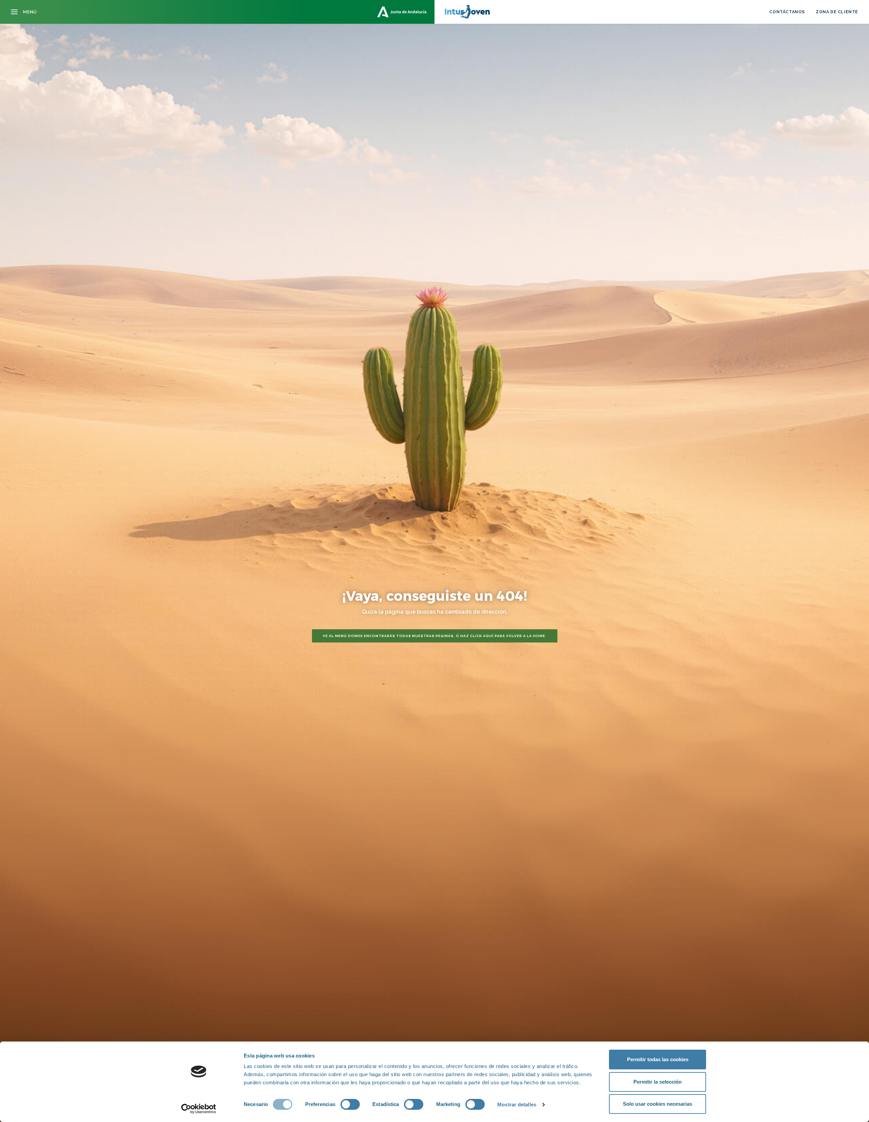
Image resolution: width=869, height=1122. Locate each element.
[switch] (350, 1104)
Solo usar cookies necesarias (657, 1104)
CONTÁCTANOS (787, 12)
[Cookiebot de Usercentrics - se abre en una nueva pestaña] (198, 1109)
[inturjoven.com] (434, 12)
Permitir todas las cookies (657, 1059)
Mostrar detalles (516, 1104)
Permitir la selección (657, 1082)
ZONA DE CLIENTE (837, 12)
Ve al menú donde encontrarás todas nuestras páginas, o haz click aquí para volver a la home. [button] (435, 636)
